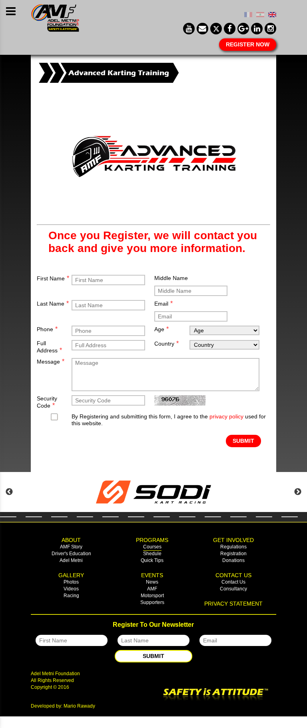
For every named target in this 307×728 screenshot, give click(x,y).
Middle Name (171, 278)
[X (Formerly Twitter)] (216, 28)
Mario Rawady (79, 706)
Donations (233, 560)
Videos (71, 589)
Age (161, 329)
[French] (248, 15)
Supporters (152, 602)
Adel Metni (71, 560)
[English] (272, 15)
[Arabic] (260, 15)
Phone (47, 329)
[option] (153, 492)
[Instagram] (270, 28)
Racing (71, 595)
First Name (53, 278)
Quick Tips (152, 560)
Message (50, 361)
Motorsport (152, 595)
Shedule (152, 553)
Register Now (247, 44)
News (152, 582)
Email (163, 303)
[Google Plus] (243, 28)
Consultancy (233, 589)
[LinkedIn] (257, 28)
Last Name (53, 303)
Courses (152, 547)
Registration (233, 553)
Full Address (49, 347)
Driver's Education (71, 553)
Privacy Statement (233, 603)
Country (166, 343)
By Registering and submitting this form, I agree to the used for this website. (169, 419)
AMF (152, 589)
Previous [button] (9, 492)
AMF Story (71, 547)
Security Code (47, 402)
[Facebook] (229, 28)
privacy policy (226, 416)
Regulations (233, 547)
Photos (71, 582)
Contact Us (233, 582)
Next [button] (298, 492)
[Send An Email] (202, 28)
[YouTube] (189, 28)
